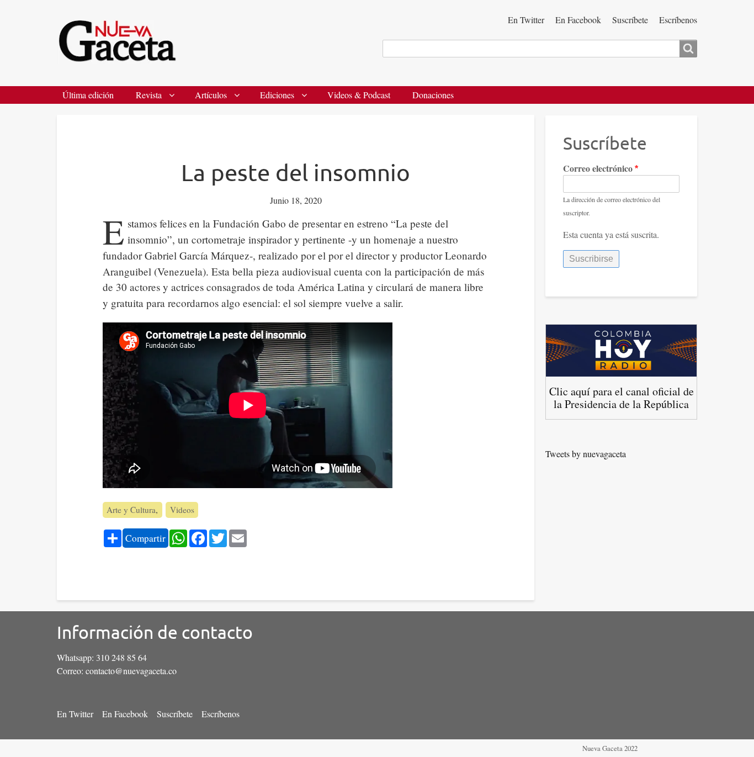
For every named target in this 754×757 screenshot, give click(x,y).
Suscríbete (630, 19)
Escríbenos (678, 19)
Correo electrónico (598, 168)
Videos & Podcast (358, 94)
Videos (182, 509)
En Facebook (578, 19)
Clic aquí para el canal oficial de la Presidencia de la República (621, 397)
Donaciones (433, 94)
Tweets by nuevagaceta (585, 453)
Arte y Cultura (131, 509)
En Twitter (526, 19)
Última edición (88, 94)
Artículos (211, 94)
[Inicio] (122, 43)
